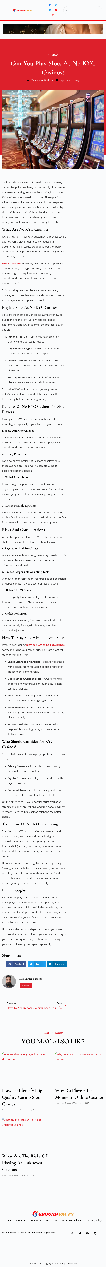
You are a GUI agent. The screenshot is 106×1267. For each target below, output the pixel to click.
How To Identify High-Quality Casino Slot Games (24, 1097)
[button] (16, 964)
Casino (53, 55)
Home (7, 1220)
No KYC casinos (11, 263)
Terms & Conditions (72, 1220)
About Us (20, 1220)
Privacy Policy (95, 1220)
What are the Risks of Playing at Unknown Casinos (24, 1162)
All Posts (25, 985)
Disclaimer (51, 1220)
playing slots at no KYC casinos (45, 645)
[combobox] (82, 10)
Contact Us (35, 1220)
